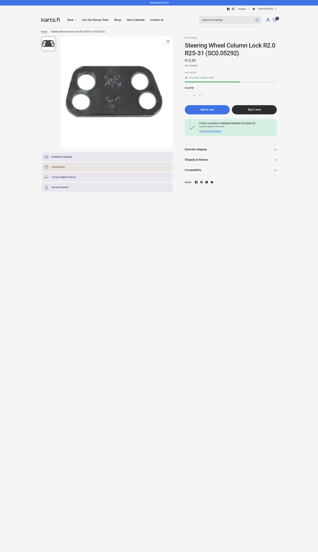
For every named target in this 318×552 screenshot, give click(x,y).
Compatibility (193, 170)
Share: (188, 182)
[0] (274, 20)
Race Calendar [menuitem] (136, 20)
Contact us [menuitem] (157, 20)
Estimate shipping (196, 149)
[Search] (257, 20)
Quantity (189, 87)
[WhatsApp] (206, 182)
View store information (210, 131)
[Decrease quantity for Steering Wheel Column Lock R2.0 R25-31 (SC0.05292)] (188, 95)
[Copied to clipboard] (212, 182)
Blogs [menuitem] (117, 20)
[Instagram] (233, 9)
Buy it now (254, 109)
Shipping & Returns (196, 159)
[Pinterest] (201, 182)
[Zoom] (168, 41)
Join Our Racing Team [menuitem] (95, 20)
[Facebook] (228, 9)
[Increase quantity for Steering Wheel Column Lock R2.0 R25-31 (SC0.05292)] (200, 95)
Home (44, 31)
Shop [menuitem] (70, 20)
